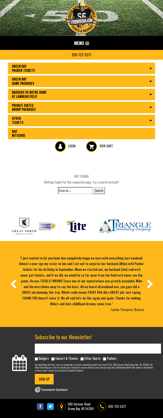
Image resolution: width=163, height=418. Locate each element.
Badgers (44, 358)
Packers (112, 358)
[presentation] (13, 284)
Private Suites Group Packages (24, 107)
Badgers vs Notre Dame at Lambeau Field (29, 94)
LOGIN (71, 146)
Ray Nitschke (18, 133)
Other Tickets (17, 120)
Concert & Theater (66, 358)
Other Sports (92, 358)
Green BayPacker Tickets (23, 68)
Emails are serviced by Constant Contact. (65, 370)
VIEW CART (106, 146)
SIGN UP (44, 379)
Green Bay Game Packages (23, 81)
